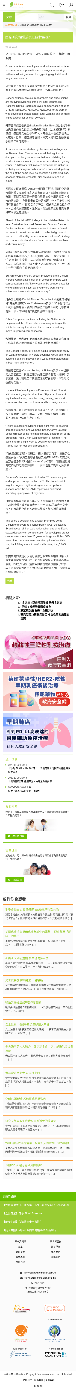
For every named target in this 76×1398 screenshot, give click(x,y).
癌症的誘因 (11, 25)
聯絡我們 (55, 1257)
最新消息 (20, 1262)
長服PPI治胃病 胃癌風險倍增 (23, 1165)
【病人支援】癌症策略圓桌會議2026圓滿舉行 (29, 1230)
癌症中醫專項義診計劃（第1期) (24, 791)
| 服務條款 (38, 1380)
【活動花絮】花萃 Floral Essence (22, 1213)
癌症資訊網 (20, 1241)
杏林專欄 (20, 1257)
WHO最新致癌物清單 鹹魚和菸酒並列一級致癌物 (37, 1143)
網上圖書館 (56, 1241)
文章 (20, 1246)
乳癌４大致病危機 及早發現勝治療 (26, 958)
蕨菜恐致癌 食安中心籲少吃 (37, 610)
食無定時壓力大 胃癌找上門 (22, 1073)
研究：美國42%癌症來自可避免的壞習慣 (30, 1120)
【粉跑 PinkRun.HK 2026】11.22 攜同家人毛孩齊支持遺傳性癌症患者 (39, 770)
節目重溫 (55, 1246)
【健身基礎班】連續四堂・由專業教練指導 (30, 781)
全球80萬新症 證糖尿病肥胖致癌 (25, 1098)
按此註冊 (17, 879)
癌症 (42, 85)
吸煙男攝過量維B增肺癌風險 (23, 1002)
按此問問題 (18, 836)
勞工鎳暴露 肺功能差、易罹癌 (24, 980)
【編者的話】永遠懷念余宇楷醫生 (22, 1221)
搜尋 (68, 17)
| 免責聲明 (49, 1380)
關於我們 (55, 1251)
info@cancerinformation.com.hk (40, 1272)
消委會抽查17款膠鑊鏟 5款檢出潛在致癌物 (32, 909)
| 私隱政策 (27, 1380)
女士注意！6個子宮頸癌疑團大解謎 (27, 1024)
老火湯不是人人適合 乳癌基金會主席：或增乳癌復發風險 (39, 1048)
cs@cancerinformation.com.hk (40, 1277)
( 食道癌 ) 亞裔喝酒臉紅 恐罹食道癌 (41, 602)
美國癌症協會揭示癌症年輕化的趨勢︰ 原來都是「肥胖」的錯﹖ (38, 934)
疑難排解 (20, 1251)
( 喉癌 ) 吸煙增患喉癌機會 (36, 606)
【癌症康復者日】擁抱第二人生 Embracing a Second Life (36, 1204)
